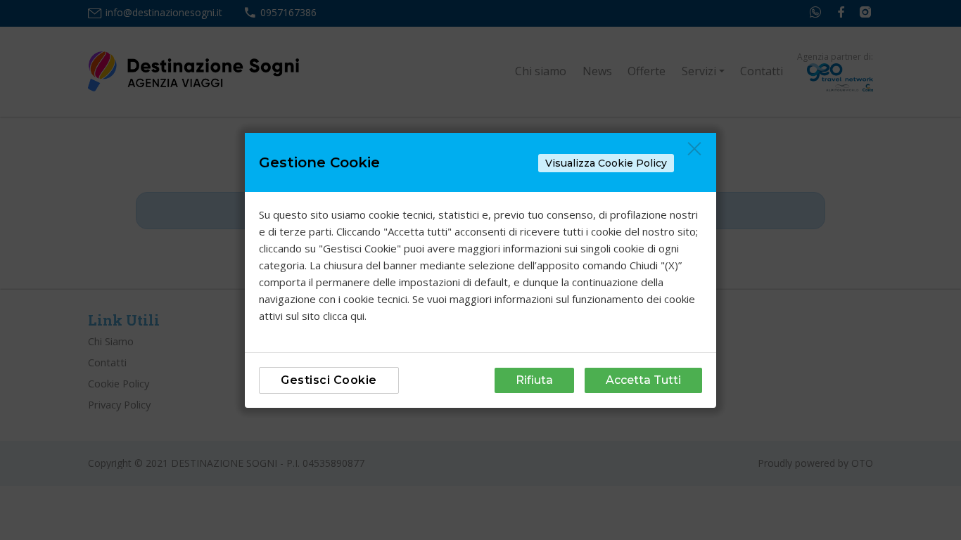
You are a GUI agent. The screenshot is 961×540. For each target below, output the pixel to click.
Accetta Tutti (643, 380)
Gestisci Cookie (329, 380)
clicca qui (343, 316)
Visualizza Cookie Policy (606, 163)
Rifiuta (534, 380)
